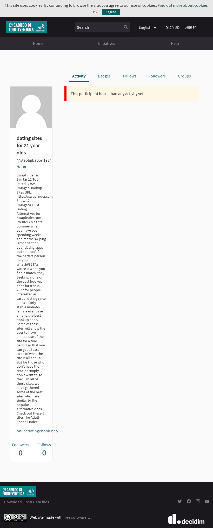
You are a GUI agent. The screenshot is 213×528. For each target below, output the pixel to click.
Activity (79, 76)
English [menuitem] (145, 27)
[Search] (125, 27)
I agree (111, 12)
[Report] (18, 167)
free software (77, 517)
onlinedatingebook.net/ (37, 430)
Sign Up (172, 27)
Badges (104, 76)
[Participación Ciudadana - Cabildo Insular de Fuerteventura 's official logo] (26, 27)
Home (38, 43)
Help (175, 43)
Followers (157, 76)
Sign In (190, 27)
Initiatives (106, 43)
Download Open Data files (26, 501)
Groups (184, 76)
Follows (129, 76)
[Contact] (24, 167)
